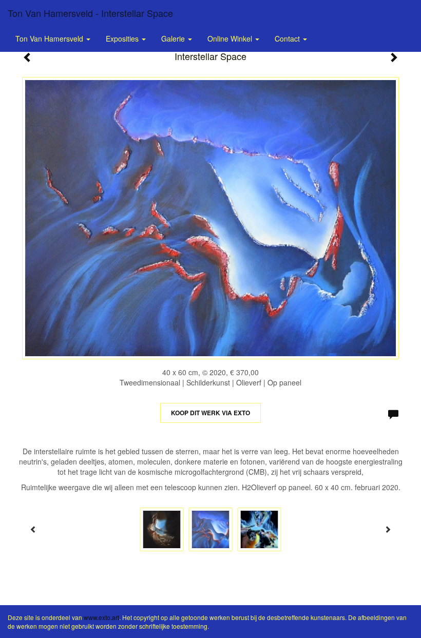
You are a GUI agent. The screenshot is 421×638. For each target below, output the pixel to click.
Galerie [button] (174, 38)
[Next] (387, 529)
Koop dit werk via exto (210, 412)
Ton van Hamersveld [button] (50, 38)
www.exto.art (101, 617)
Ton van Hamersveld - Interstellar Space (90, 13)
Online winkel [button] (230, 38)
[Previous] (33, 529)
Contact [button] (288, 38)
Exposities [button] (123, 38)
